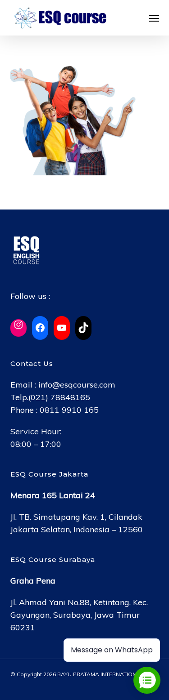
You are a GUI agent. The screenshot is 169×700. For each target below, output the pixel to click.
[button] (154, 17)
